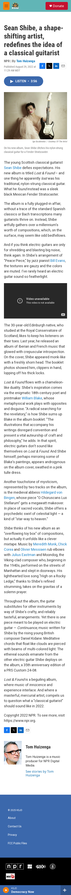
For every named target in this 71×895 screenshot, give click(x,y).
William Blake (32, 398)
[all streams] (66, 890)
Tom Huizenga (25, 61)
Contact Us (14, 826)
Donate (58, 6)
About (12, 817)
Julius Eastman (23, 555)
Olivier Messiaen (33, 549)
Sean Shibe (12, 168)
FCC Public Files (17, 843)
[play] (6, 890)
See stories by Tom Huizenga (40, 773)
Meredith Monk (45, 544)
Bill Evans (57, 261)
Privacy (12, 834)
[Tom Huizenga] (13, 753)
